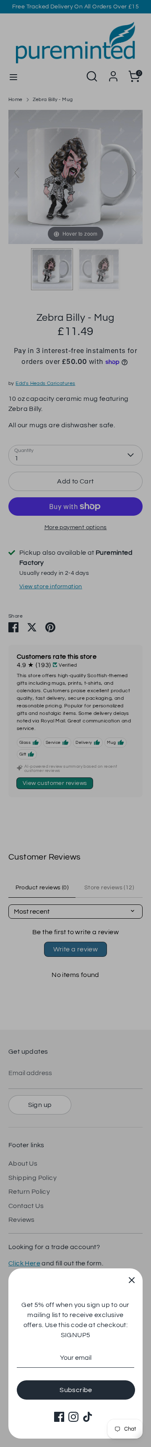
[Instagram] (73, 1417)
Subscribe (76, 1390)
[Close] (131, 1279)
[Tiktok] (88, 1417)
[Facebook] (59, 1417)
